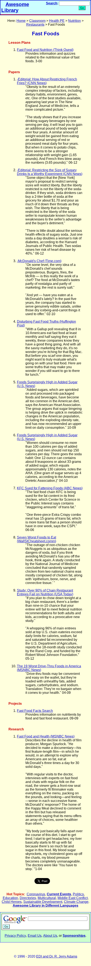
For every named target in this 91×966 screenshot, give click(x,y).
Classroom (37, 21)
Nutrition (74, 21)
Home (21, 21)
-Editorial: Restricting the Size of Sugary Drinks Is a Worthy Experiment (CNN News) (49, 172)
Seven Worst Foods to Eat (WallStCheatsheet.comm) (36, 539)
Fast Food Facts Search (35, 711)
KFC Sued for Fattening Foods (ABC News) (50, 488)
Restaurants (35, 24)
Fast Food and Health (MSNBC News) (45, 736)
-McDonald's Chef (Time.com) (39, 261)
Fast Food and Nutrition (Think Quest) (45, 50)
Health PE (57, 21)
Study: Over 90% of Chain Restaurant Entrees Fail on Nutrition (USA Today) (45, 592)
